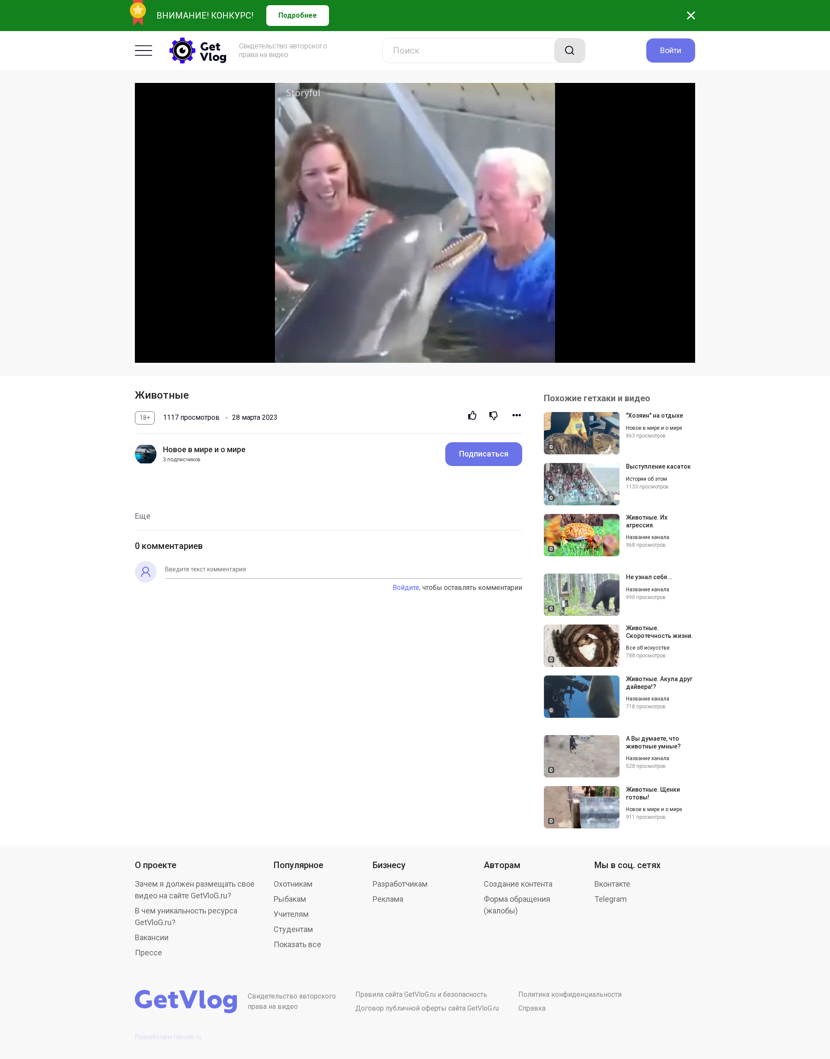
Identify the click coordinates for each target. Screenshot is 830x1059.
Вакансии (152, 937)
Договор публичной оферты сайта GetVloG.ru (427, 1008)
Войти (670, 50)
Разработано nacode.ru (168, 1037)
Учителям (291, 914)
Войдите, (407, 587)
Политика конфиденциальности (570, 994)
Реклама (388, 899)
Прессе (148, 952)
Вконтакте (612, 883)
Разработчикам (400, 883)
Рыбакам (290, 899)
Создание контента (518, 883)
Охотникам (293, 883)
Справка (532, 1008)
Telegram (610, 899)
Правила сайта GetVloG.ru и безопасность (421, 994)
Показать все (297, 944)
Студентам (293, 929)
